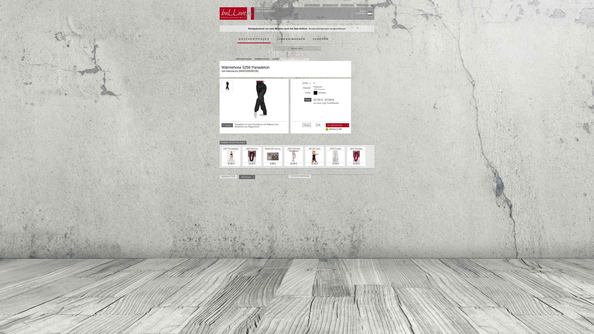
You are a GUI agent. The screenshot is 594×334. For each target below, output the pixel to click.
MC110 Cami (314, 149)
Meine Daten (362, 5)
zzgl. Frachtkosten (330, 103)
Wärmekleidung (262, 59)
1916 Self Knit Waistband (293, 150)
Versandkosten (330, 5)
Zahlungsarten (312, 5)
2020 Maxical (252, 149)
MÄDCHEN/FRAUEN (244, 59)
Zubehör (321, 39)
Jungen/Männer (291, 39)
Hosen (276, 59)
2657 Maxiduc (356, 149)
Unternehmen (347, 5)
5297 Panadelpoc (231, 149)
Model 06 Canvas (273, 149)
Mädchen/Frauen (254, 39)
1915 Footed (335, 149)
